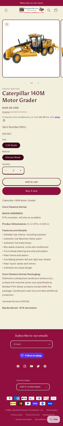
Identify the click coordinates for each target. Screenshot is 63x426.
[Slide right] (38, 83)
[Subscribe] (49, 344)
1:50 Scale (11, 145)
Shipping (5, 112)
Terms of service (33, 415)
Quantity (6, 164)
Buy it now (31, 191)
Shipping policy (49, 415)
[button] (6, 10)
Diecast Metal (13, 157)
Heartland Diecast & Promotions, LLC (27, 410)
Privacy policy (17, 415)
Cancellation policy (42, 419)
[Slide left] (24, 83)
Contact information (24, 419)
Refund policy (52, 410)
